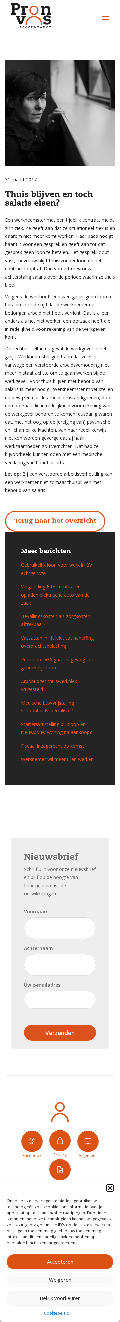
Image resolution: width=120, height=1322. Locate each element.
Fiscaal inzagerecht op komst (52, 746)
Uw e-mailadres (42, 985)
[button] (110, 1188)
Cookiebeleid (56, 1313)
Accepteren (60, 1261)
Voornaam (36, 911)
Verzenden (60, 1033)
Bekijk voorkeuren (60, 1298)
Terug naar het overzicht (55, 521)
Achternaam (38, 948)
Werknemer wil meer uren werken (57, 759)
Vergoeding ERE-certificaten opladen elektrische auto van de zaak (55, 594)
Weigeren (60, 1279)
